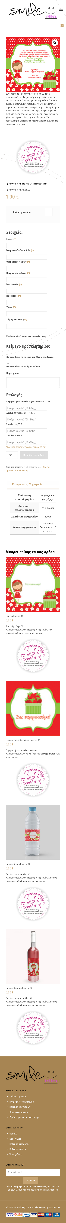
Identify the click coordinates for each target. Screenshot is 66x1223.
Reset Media (54, 1207)
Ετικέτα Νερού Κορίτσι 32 (18, 864)
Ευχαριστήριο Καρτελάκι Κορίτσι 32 (23, 740)
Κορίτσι (46, 467)
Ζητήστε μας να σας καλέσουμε (24, 1117)
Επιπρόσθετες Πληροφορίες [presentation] (27, 484)
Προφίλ (13, 1133)
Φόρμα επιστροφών (19, 1112)
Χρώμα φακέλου (21, 212)
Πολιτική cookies (18, 1149)
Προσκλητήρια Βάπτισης (17, 470)
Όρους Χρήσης (23, 1189)
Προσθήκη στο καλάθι (33, 455)
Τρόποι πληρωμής (18, 1096)
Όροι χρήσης (16, 1154)
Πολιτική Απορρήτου (48, 1189)
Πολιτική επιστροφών (20, 1107)
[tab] (33, 485)
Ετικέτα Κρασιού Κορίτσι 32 (19, 988)
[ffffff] (48, 211)
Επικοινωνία (15, 1138)
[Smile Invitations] (33, 11)
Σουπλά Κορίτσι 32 (14, 616)
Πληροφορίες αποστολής (22, 1101)
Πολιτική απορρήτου (19, 1144)
